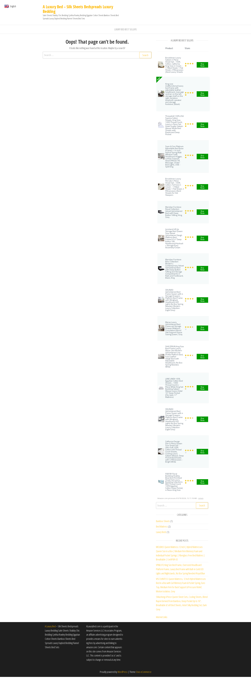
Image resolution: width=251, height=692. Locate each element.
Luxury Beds (161, 532)
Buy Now (202, 64)
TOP (158, 79)
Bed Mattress (162, 526)
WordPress (123, 672)
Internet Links (161, 617)
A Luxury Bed (50, 626)
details (200, 498)
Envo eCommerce (143, 672)
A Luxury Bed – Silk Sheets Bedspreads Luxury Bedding (78, 9)
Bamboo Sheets (163, 521)
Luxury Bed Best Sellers (125, 29)
